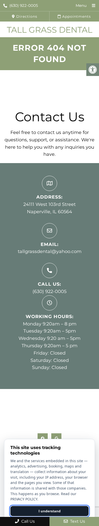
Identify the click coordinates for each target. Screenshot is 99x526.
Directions (26, 16)
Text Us (77, 521)
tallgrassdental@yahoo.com (49, 251)
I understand (50, 511)
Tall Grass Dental (49, 30)
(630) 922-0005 (23, 5)
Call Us (27, 521)
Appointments (76, 16)
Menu (81, 5)
